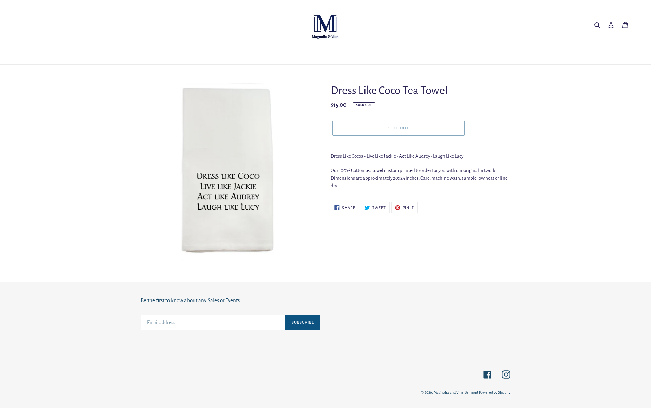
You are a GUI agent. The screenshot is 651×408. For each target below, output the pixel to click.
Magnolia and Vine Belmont (456, 392)
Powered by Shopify (494, 392)
